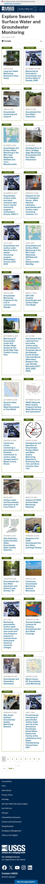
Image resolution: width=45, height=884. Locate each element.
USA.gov (5, 813)
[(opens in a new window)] (4, 867)
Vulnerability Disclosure (11, 817)
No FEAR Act (7, 808)
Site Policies (6, 790)
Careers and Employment (11, 822)
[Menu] (41, 9)
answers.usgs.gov (8, 877)
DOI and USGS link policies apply (15, 804)
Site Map (5, 799)
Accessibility (7, 781)
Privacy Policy (7, 795)
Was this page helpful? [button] (26, 882)
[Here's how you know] (22, 2)
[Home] (8, 11)
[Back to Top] (37, 876)
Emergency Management (11, 831)
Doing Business (8, 826)
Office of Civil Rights (10, 835)
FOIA (4, 786)
